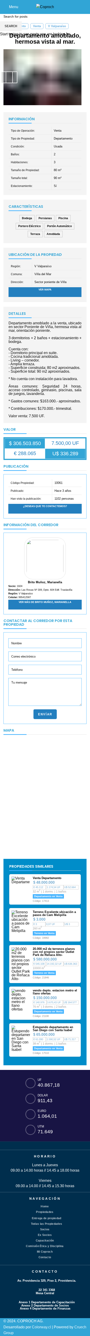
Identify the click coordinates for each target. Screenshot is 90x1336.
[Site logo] (45, 7)
